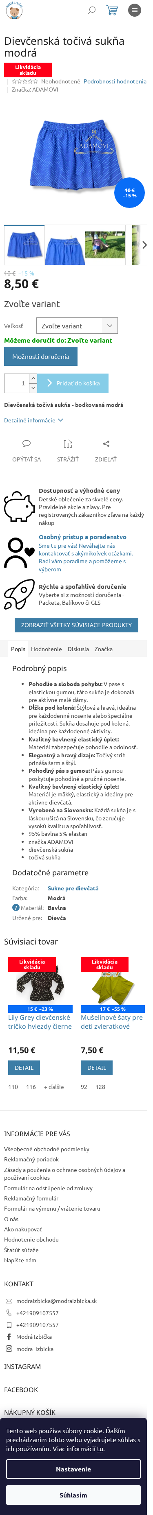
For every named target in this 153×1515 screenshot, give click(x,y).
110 (13, 1086)
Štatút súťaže (21, 1249)
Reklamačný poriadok (31, 1159)
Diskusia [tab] (78, 648)
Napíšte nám (20, 1260)
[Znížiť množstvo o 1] (33, 388)
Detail (24, 1067)
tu (100, 1448)
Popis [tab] (18, 648)
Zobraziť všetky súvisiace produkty (76, 625)
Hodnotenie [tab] (46, 648)
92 (84, 1086)
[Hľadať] (92, 10)
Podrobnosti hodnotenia (115, 81)
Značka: (35, 89)
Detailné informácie (29, 420)
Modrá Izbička (34, 1336)
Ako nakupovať (23, 1229)
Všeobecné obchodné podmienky (46, 1148)
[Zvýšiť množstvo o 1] (33, 378)
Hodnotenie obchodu (31, 1239)
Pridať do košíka (78, 383)
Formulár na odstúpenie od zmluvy (48, 1187)
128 (100, 1086)
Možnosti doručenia (40, 356)
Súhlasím (73, 1495)
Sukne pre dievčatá (73, 888)
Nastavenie (73, 1469)
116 (31, 1086)
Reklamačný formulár (31, 1198)
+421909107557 (37, 1312)
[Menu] (134, 10)
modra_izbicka (34, 1348)
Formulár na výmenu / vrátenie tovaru (52, 1208)
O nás (11, 1218)
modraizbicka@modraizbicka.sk (56, 1300)
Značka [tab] (104, 648)
